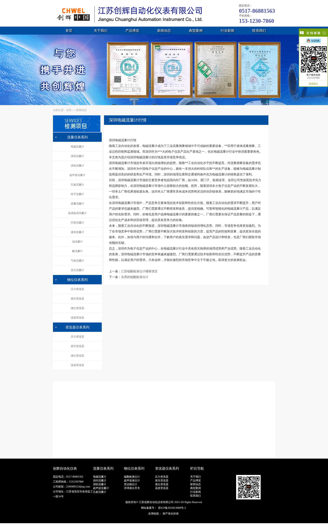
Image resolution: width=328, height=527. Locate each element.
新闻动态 (164, 30)
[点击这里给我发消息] (313, 40)
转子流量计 (77, 194)
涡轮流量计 (77, 165)
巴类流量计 (77, 222)
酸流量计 (77, 251)
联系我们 (259, 30)
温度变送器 (77, 317)
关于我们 (100, 30)
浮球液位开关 (132, 488)
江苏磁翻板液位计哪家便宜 (139, 271)
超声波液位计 (132, 480)
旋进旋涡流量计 (77, 213)
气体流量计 (77, 260)
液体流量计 (77, 232)
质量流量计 (77, 203)
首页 (68, 30)
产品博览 (132, 30)
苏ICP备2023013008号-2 (172, 507)
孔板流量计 (77, 184)
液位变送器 (77, 308)
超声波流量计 (77, 175)
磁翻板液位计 (132, 476)
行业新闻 (227, 30)
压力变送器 (77, 289)
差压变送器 (77, 298)
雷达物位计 (130, 484)
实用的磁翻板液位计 (134, 277)
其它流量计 (77, 270)
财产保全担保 (171, 513)
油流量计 (77, 241)
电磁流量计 (77, 146)
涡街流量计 (77, 156)
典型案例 (196, 30)
